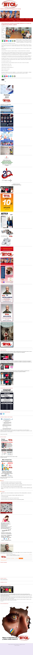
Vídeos (14, 20)
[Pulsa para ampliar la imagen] (6, 211)
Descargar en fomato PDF (3, 457)
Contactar (18, 20)
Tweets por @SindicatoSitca (3, 579)
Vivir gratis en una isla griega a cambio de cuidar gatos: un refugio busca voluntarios (11, 483)
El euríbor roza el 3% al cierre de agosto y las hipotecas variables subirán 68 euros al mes (12, 495)
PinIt (5, 81)
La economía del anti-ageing (4, 496)
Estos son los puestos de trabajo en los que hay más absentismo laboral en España (11, 486)
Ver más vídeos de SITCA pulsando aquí (5, 385)
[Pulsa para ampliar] (6, 103)
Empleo (2, 480)
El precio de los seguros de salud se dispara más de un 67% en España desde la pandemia (12, 499)
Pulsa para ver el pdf (3, 513)
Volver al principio (16, 645)
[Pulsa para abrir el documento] (6, 166)
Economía (3, 491)
